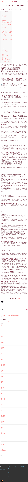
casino (1, 382)
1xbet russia (2, 354)
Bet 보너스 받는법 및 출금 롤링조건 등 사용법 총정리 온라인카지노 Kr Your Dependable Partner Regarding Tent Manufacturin (7, 32)
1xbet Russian (2, 355)
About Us (15, 467)
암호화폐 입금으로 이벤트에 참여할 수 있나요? (7, 18)
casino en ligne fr (3, 383)
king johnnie (2, 400)
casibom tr (2, 381)
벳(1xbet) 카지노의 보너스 (5, 17)
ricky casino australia (3, 433)
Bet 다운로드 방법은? (4, 28)
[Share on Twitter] (13, 296)
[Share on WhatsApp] (11, 296)
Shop (8, 468)
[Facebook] (21, 467)
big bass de (2, 376)
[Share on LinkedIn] (16, 296)
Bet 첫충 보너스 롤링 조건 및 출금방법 (6, 61)
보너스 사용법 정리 (4, 58)
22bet (1, 358)
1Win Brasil (2, 335)
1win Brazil (2, 336)
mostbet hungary (3, 405)
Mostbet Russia (2, 409)
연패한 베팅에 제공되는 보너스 (5, 16)
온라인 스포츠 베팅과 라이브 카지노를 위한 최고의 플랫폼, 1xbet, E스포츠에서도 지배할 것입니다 (7, 22)
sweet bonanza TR (3, 443)
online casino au (3, 415)
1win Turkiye (2, 341)
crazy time (2, 392)
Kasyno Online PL (3, 399)
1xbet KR (2, 349)
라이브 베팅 (3, 38)
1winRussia (2, 343)
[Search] (2, 1)
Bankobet (2, 371)
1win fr (1, 337)
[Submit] (26, 309)
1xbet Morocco (2, 352)
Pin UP (1, 420)
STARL (8, 476)
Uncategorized (2, 444)
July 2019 (2, 329)
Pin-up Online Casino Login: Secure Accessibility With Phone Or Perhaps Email (10, 314)
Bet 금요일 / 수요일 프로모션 (5, 51)
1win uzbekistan (2, 342)
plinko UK (2, 427)
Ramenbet (2, 431)
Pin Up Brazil (2, 421)
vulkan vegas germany (3, 450)
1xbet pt (1, 353)
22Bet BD (2, 359)
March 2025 (2, 326)
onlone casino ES (3, 416)
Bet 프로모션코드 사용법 (4, 52)
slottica (1, 439)
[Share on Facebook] (12, 296)
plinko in (2, 426)
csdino (1, 393)
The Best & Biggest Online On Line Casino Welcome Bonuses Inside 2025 (10, 315)
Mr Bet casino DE (3, 411)
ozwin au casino (3, 417)
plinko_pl (2, 428)
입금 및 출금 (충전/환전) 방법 (5, 55)
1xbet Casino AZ (2, 347)
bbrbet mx (2, 375)
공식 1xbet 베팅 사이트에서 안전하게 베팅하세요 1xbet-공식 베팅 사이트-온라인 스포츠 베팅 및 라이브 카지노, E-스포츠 (7, 25)
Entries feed (2, 457)
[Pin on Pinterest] (15, 296)
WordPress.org (2, 460)
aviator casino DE (3, 364)
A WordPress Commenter (4, 321)
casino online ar (3, 386)
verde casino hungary (3, 445)
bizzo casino (2, 377)
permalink (19, 298)
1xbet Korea (14, 298)
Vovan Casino (2, 449)
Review (1, 432)
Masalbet (2, 403)
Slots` (1, 438)
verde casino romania (3, 448)
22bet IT (2, 360)
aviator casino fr (3, 365)
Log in (1, 456)
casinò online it (2, 387)
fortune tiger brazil (3, 394)
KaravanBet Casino (3, 398)
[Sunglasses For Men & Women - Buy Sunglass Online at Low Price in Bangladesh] (14, 1)
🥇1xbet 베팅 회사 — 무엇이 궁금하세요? (6, 34)
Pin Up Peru (2, 422)
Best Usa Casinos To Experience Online (5, 316)
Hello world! (9, 321)
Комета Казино (2, 451)
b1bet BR (2, 370)
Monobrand (2, 404)
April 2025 (2, 325)
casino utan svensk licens (4, 388)
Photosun (9, 472)
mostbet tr (2, 410)
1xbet (8, 99)
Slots (1, 437)
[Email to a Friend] (14, 296)
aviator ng (2, 369)
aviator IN (2, 366)
